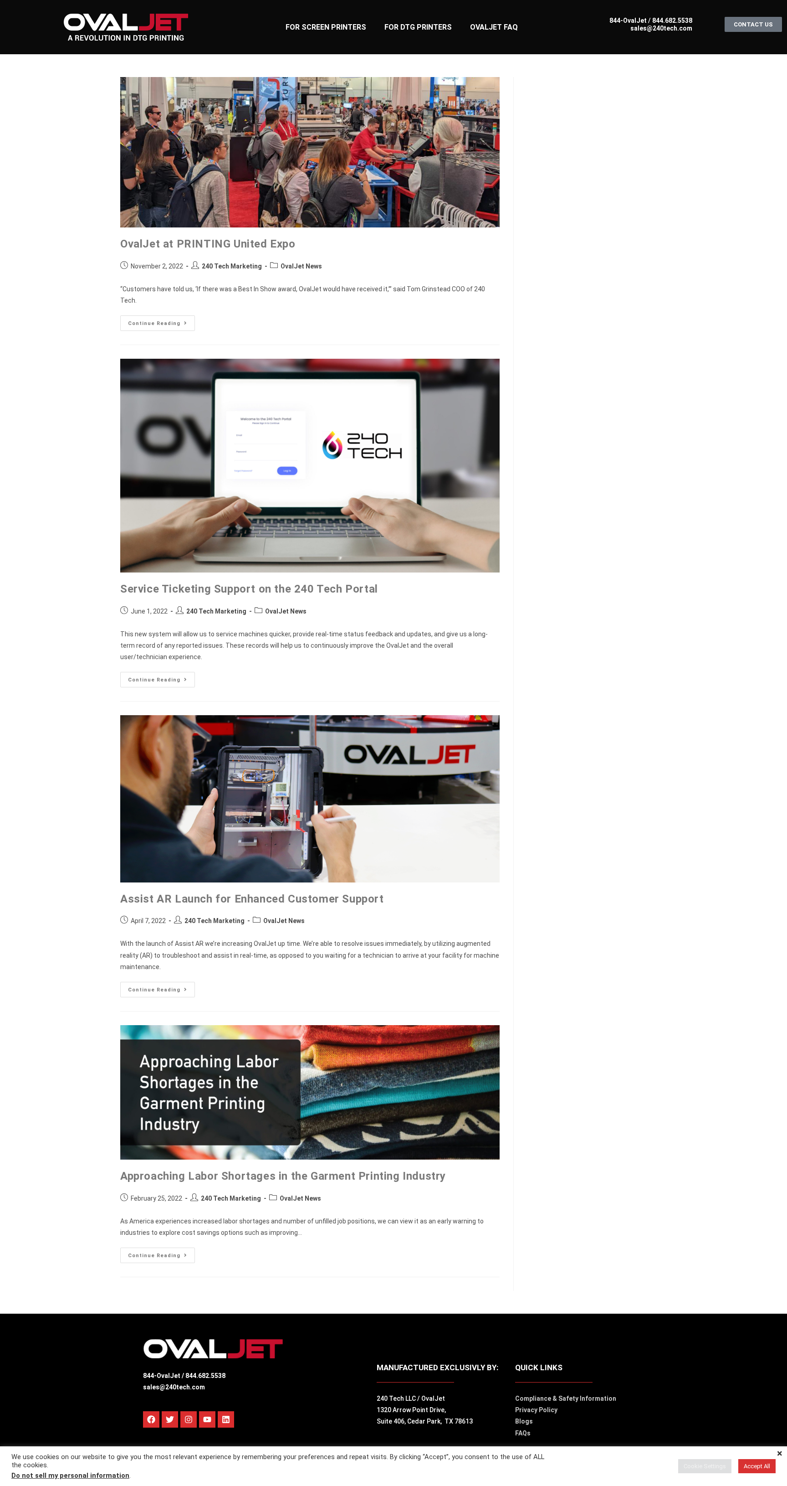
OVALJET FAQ (494, 27)
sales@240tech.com (661, 28)
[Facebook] (151, 1419)
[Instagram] (188, 1419)
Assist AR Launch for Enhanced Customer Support (252, 899)
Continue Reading (161, 320)
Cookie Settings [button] (705, 1466)
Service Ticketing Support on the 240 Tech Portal (249, 589)
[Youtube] (207, 1419)
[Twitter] (170, 1419)
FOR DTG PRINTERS (418, 27)
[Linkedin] (226, 1419)
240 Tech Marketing (232, 266)
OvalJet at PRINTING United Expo (208, 243)
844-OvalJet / (164, 1375)
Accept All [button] (757, 1466)
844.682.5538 (671, 20)
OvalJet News (301, 266)
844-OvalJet (628, 20)
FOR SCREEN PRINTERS (326, 27)
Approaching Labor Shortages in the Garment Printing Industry (283, 1176)
